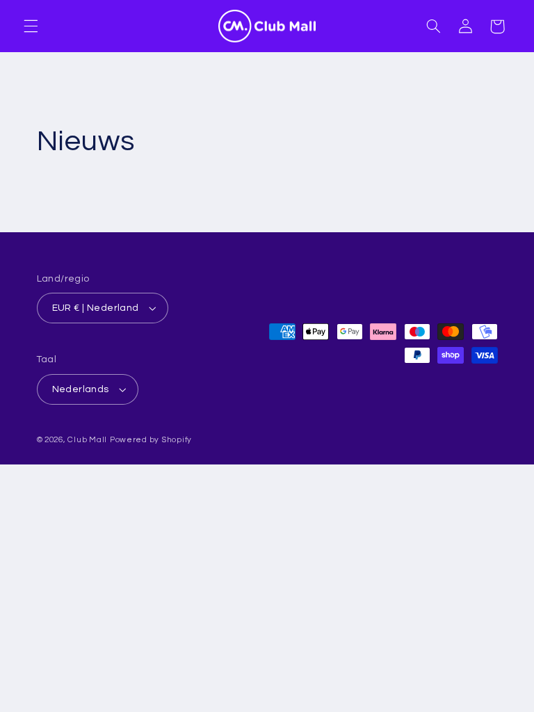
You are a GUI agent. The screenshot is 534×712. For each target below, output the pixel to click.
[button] (31, 26)
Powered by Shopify (151, 440)
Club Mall (87, 440)
